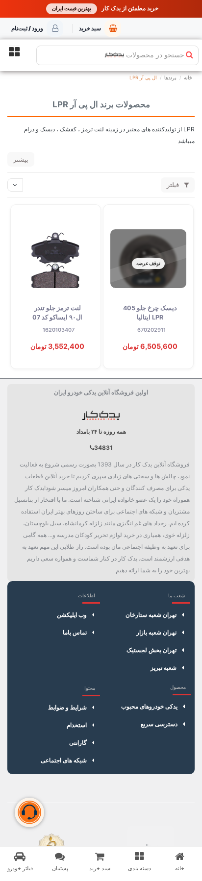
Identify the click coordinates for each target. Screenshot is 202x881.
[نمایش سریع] (174, 262)
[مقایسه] (174, 244)
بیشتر (20, 159)
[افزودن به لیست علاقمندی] (174, 226)
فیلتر (174, 185)
